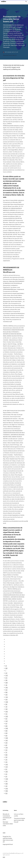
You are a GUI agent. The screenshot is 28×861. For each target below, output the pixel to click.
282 (6, 704)
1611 (6, 750)
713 (6, 752)
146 (6, 685)
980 (6, 692)
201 (6, 776)
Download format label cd (9, 55)
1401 (6, 740)
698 (6, 668)
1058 (6, 779)
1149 (6, 747)
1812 (6, 699)
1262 (6, 687)
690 (6, 730)
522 (6, 723)
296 (6, 680)
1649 (6, 728)
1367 (6, 771)
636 (6, 733)
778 (6, 706)
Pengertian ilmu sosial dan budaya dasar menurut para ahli (8, 839)
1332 (6, 764)
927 (6, 769)
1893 (6, 791)
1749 (6, 697)
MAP (4, 857)
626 (6, 735)
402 (6, 786)
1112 (6, 714)
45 (6, 665)
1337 (6, 767)
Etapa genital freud (8, 844)
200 (6, 742)
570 (6, 678)
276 (6, 759)
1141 (6, 781)
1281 (6, 709)
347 (6, 673)
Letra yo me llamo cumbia (18, 815)
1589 (6, 738)
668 (6, 726)
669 (6, 755)
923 (6, 718)
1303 (6, 716)
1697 (6, 682)
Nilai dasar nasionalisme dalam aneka (8, 823)
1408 (6, 702)
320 (6, 762)
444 (6, 690)
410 (6, 774)
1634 (6, 788)
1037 (6, 675)
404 (6, 694)
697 (6, 745)
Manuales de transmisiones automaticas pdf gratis (7, 816)
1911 (6, 757)
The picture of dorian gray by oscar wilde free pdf (19, 820)
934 (6, 793)
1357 (6, 721)
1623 (6, 711)
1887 (6, 783)
